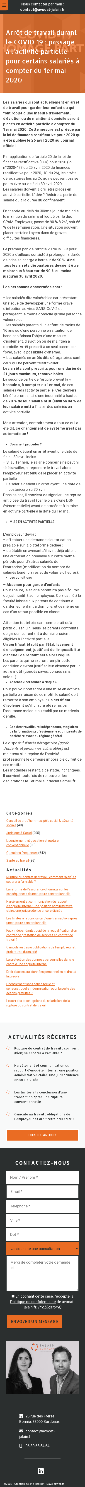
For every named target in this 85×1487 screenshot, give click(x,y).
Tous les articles (42, 1135)
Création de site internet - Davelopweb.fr (39, 1483)
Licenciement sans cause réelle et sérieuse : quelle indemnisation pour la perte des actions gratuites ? (40, 988)
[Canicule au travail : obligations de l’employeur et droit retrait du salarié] (8, 1113)
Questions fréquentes (22, 853)
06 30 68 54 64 (37, 1445)
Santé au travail (17, 860)
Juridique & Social (19, 833)
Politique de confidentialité (33, 1301)
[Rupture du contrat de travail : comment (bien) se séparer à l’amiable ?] (8, 1047)
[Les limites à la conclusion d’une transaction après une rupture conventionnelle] (8, 1091)
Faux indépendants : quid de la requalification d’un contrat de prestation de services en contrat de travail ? (41, 935)
